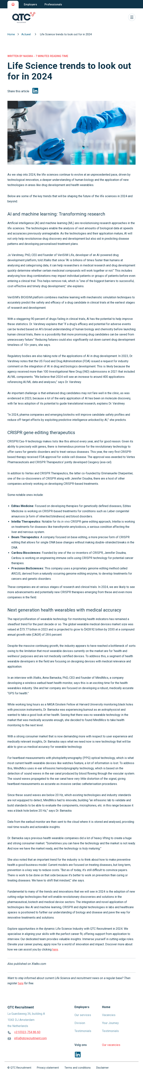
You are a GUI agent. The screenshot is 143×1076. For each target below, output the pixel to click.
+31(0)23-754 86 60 (27, 1032)
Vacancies (108, 1015)
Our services (82, 1015)
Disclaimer (102, 1067)
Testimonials (82, 1031)
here (55, 949)
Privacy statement (48, 1067)
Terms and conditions (77, 1067)
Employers (30, 4)
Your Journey (110, 1023)
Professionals (53, 4)
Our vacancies (111, 1045)
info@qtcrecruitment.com (30, 1038)
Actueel (26, 34)
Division (79, 1023)
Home (11, 34)
